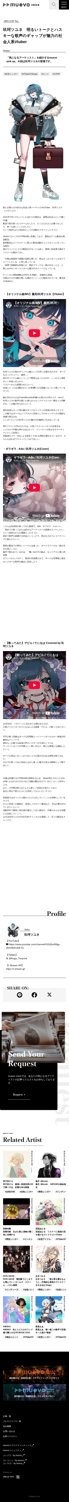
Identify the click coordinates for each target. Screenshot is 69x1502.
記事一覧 (7, 1416)
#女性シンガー (11, 74)
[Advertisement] (34, 602)
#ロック (45, 74)
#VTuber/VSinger (30, 74)
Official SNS (8, 1477)
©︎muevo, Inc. (35, 1496)
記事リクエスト (10, 1436)
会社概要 (7, 1426)
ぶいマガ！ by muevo (12, 1463)
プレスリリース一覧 (12, 1421)
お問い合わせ (9, 1431)
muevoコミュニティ (12, 1450)
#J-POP (56, 74)
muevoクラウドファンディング (17, 1445)
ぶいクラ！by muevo (12, 1455)
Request (18, 1094)
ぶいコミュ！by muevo (13, 1460)
